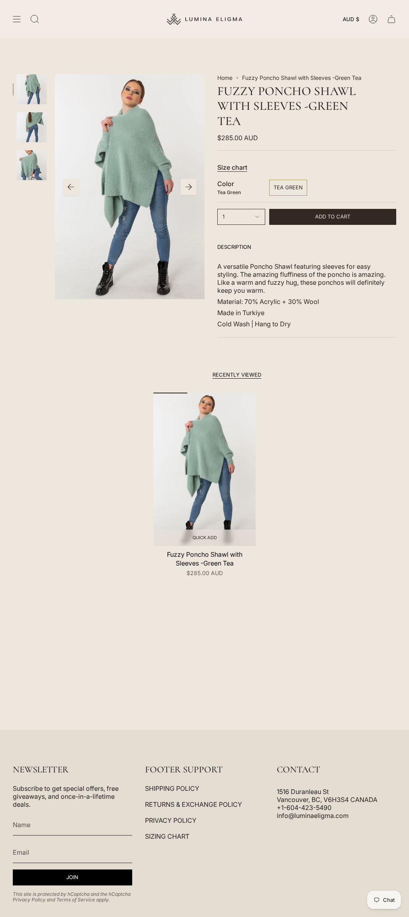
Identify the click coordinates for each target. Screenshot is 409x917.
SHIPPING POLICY (172, 788)
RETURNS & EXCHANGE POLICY (193, 804)
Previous (71, 187)
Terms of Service (75, 900)
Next (189, 187)
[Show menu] (17, 19)
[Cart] (391, 19)
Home (224, 77)
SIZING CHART (167, 836)
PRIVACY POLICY (171, 820)
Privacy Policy (29, 900)
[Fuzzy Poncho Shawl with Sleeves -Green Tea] (204, 469)
